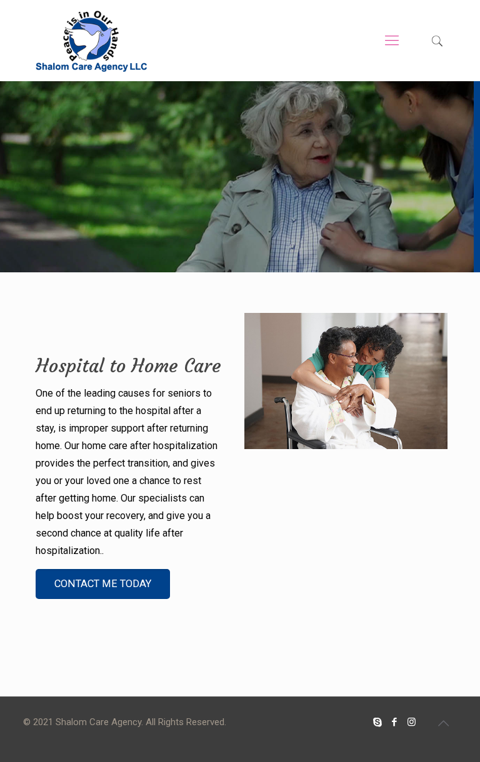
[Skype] (377, 722)
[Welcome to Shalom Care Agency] (91, 40)
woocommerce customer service (265, 755)
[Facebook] (394, 722)
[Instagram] (411, 722)
